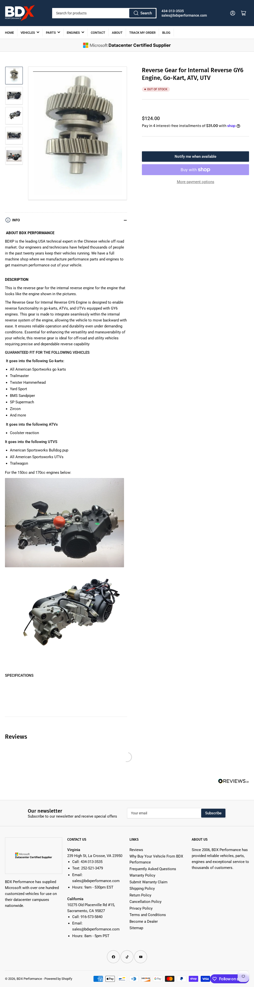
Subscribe (213, 813)
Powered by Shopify (58, 979)
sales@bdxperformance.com (184, 15)
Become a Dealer (143, 921)
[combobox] (104, 13)
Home (9, 32)
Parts (51, 32)
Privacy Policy (141, 908)
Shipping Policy (142, 888)
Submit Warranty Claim (148, 882)
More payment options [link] (195, 182)
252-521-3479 (92, 868)
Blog (166, 32)
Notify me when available (195, 156)
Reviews (136, 850)
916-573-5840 (91, 917)
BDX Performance (29, 979)
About (117, 32)
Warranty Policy (142, 875)
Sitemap (136, 928)
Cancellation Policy (145, 901)
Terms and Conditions (147, 915)
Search (146, 13)
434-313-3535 (172, 11)
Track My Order (142, 32)
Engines (73, 32)
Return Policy (140, 895)
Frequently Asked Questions (152, 869)
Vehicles (28, 32)
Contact (98, 32)
